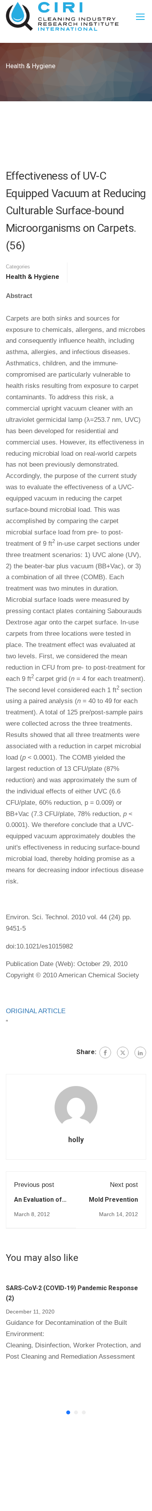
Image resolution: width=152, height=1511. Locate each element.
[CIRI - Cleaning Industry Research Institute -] (62, 16)
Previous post (34, 1184)
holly (76, 1139)
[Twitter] (123, 1052)
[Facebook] (105, 1052)
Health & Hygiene (32, 276)
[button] (68, 1412)
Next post (124, 1184)
